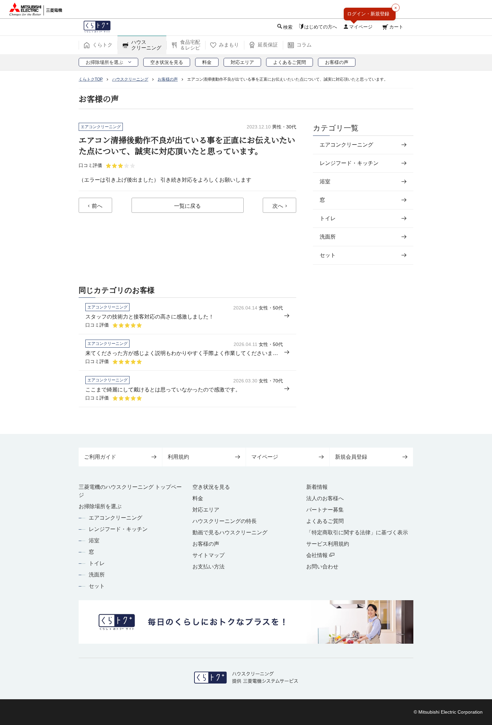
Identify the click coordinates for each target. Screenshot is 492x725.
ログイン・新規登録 (368, 13)
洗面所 (97, 574)
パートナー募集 (325, 510)
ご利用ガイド (100, 457)
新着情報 (317, 487)
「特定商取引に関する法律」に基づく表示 (357, 532)
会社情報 (317, 555)
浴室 (94, 540)
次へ (277, 206)
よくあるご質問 (325, 521)
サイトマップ (208, 555)
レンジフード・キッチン (118, 529)
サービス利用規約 (327, 544)
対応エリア (205, 510)
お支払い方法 (208, 566)
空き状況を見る (211, 487)
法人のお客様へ (325, 498)
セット (97, 586)
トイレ (97, 563)
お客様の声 (205, 544)
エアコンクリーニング (115, 518)
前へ (97, 206)
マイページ (264, 457)
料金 (197, 498)
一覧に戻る (187, 206)
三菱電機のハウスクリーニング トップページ (130, 491)
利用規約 (178, 457)
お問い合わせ (322, 566)
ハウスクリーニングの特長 (224, 521)
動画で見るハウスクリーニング (229, 532)
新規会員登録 (351, 457)
